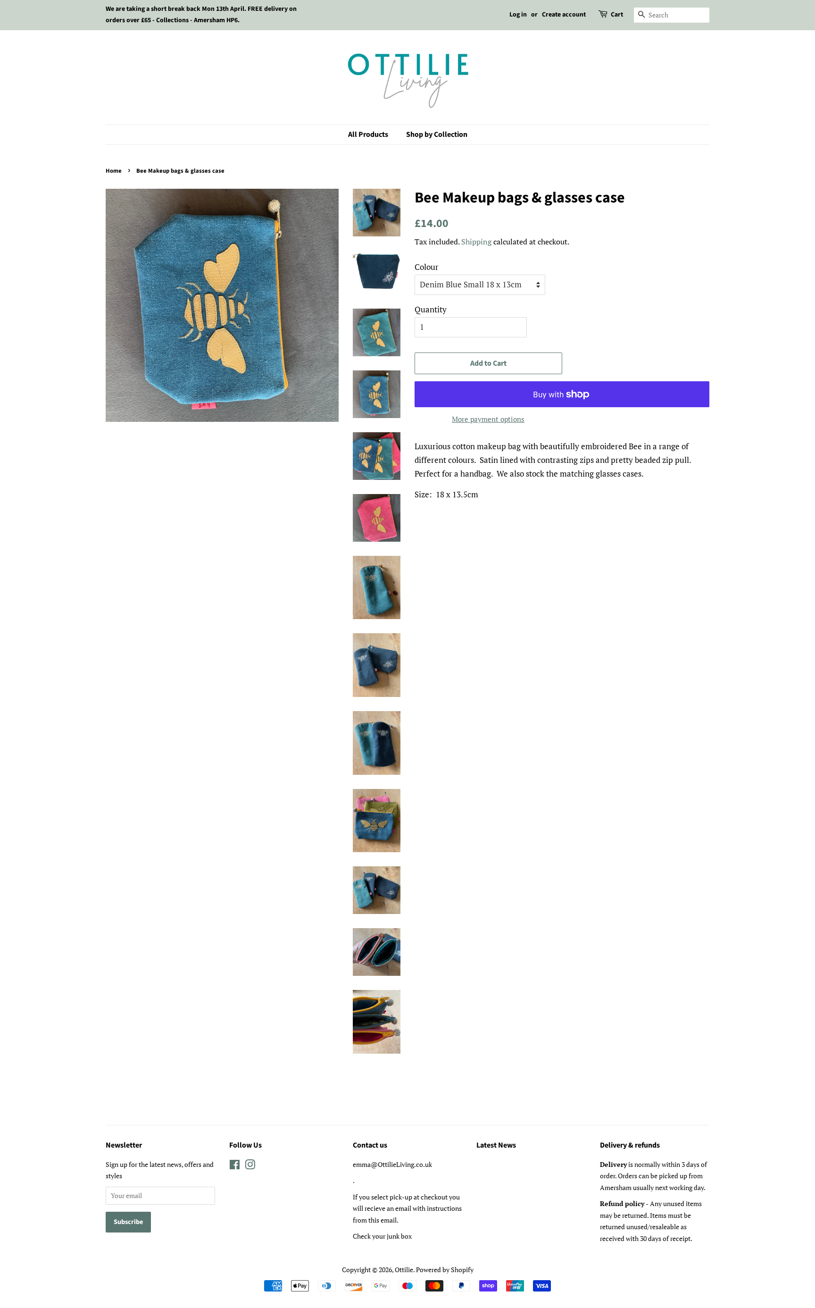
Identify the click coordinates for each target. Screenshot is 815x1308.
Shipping (476, 241)
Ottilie (404, 1269)
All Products (368, 134)
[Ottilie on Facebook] (234, 1166)
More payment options (488, 419)
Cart (617, 14)
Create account (564, 14)
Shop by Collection (436, 134)
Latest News (496, 1145)
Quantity (431, 309)
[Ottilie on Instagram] (250, 1166)
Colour (427, 266)
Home (114, 171)
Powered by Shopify (445, 1269)
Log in (518, 14)
